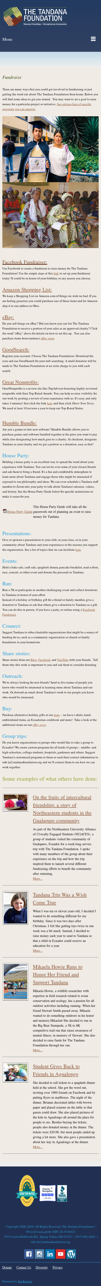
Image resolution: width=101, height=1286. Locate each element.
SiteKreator (25, 1281)
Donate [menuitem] (7, 1267)
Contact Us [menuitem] (23, 1267)
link (56, 273)
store (57, 715)
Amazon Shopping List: (27, 289)
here (49, 403)
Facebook (44, 660)
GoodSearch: (15, 349)
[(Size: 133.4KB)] (5, 511)
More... (38, 878)
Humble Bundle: (19, 422)
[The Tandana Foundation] (35, 16)
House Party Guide (19, 511)
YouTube (63, 660)
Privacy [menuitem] (58, 1267)
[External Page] (62, 1200)
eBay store (47, 338)
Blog (34, 660)
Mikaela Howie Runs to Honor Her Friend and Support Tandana (57, 974)
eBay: (8, 316)
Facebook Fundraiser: (24, 261)
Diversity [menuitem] (42, 1267)
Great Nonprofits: (20, 381)
